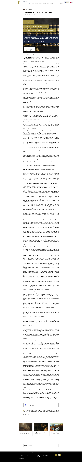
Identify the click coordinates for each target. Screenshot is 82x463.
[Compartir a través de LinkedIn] (23, 417)
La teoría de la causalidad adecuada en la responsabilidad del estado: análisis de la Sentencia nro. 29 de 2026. (40, 433)
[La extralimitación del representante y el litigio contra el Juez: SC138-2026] (25, 427)
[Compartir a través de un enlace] (26, 417)
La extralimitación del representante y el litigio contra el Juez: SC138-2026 (25, 433)
